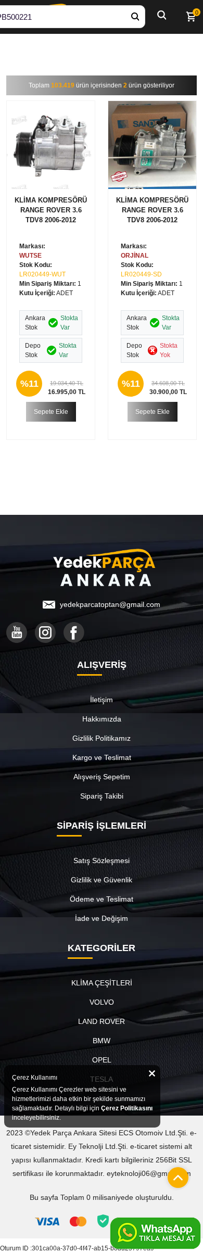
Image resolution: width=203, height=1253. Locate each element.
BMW (101, 1040)
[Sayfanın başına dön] (175, 1175)
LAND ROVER (101, 1021)
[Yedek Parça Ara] (134, 16)
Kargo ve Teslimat (101, 757)
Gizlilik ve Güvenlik (101, 880)
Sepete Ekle (51, 411)
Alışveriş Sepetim (101, 777)
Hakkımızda (101, 719)
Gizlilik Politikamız (101, 738)
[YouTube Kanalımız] (16, 632)
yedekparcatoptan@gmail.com (110, 604)
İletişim (101, 699)
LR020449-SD (141, 274)
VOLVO (102, 1002)
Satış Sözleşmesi (101, 860)
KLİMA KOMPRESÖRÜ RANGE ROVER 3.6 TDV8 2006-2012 (51, 210)
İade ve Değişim (101, 918)
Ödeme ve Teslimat (101, 899)
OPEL (101, 1060)
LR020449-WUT (42, 274)
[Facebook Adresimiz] (74, 632)
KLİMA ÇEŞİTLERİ (101, 983)
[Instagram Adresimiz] (45, 632)
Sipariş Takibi (101, 796)
